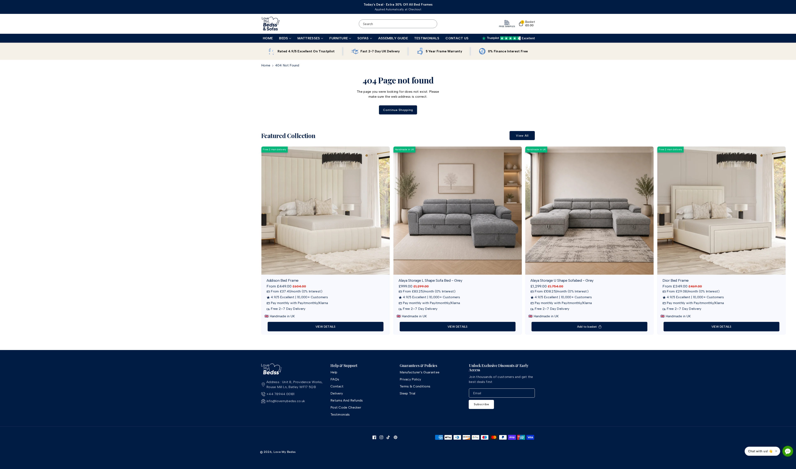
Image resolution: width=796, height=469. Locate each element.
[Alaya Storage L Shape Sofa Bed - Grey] (457, 211)
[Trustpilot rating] (508, 38)
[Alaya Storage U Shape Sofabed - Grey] (589, 211)
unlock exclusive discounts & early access (499, 367)
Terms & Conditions (415, 386)
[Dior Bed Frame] (721, 211)
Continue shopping (398, 110)
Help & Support (343, 365)
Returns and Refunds (346, 400)
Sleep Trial (407, 393)
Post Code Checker (345, 407)
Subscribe (481, 404)
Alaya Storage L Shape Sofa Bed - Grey (430, 280)
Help (333, 372)
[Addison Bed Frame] (325, 211)
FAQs (334, 379)
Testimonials (340, 414)
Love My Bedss (285, 452)
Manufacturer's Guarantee (419, 372)
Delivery (336, 393)
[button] (285, 38)
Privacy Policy (410, 379)
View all (522, 135)
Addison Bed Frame (282, 280)
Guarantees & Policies (418, 365)
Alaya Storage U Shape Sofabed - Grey (561, 280)
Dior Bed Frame (676, 280)
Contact (336, 386)
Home (265, 65)
